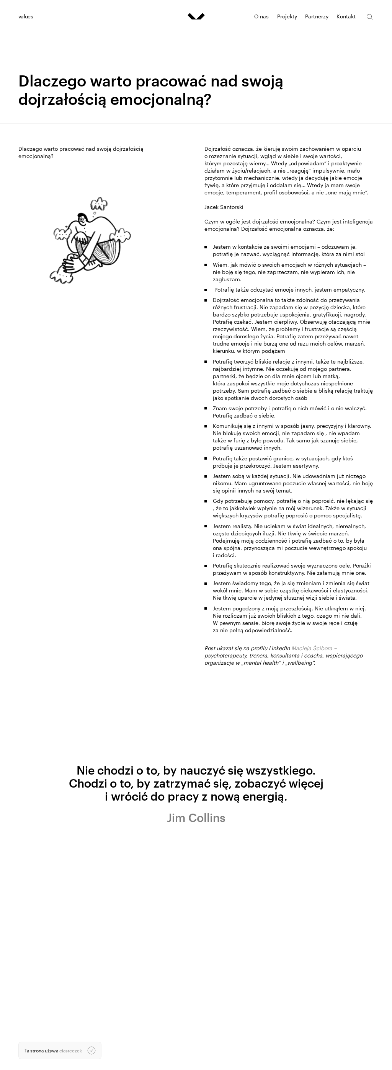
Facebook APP (281, 1057)
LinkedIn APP (280, 1052)
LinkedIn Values (283, 1046)
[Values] (196, 16)
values (25, 16)
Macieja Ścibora (311, 648)
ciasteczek (70, 1050)
